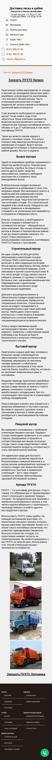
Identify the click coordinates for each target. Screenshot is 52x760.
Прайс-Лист (16, 39)
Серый (7, 716)
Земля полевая (32, 722)
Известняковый (33, 702)
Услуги (13, 20)
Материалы (15, 25)
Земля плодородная (32, 713)
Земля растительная (35, 716)
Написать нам (17, 34)
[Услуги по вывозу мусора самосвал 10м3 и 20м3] (26, 668)
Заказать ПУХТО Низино (22, 72)
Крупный (8, 708)
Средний (8, 702)
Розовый (8, 722)
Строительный (10, 737)
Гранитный (31, 695)
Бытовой (8, 743)
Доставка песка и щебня (26, 8)
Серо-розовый (10, 729)
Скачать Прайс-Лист (20, 44)
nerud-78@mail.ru (16, 59)
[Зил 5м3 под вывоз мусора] (26, 639)
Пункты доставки (18, 30)
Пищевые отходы (11, 749)
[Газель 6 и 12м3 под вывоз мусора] (26, 580)
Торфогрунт (31, 729)
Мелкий (7, 695)
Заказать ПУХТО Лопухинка (26, 674)
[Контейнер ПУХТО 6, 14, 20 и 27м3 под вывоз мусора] (26, 609)
